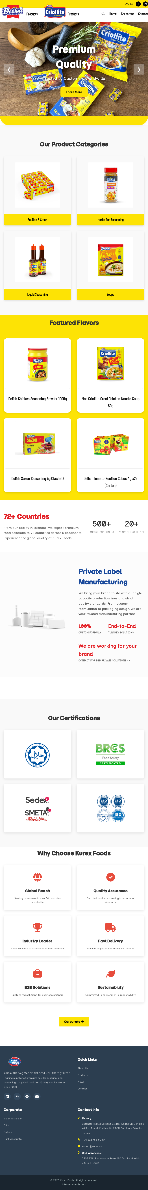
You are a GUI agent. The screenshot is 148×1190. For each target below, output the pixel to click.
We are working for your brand (108, 650)
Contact (143, 13)
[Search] (103, 13)
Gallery (8, 1132)
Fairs (6, 1125)
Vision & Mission (13, 1118)
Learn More (74, 92)
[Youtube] (37, 1096)
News (81, 1082)
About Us (83, 1068)
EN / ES (129, 4)
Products (83, 1075)
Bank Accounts (13, 1139)
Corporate (127, 13)
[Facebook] (27, 1096)
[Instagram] (17, 1096)
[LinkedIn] (7, 1096)
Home (113, 13)
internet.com (74, 1184)
